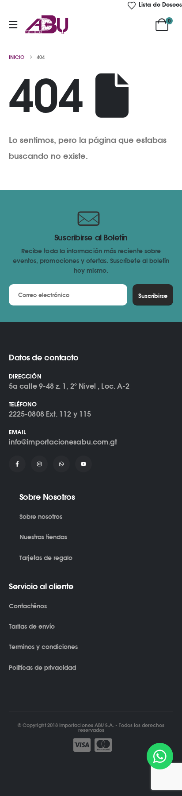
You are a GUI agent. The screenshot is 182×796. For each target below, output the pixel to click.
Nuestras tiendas (43, 537)
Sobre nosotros (40, 516)
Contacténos (28, 606)
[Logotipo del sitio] (47, 25)
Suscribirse (152, 295)
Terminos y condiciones (43, 646)
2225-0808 (26, 414)
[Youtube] (83, 464)
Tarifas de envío (32, 626)
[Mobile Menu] (13, 25)
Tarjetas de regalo (45, 557)
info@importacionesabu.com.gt (63, 441)
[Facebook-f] (17, 464)
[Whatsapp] (61, 464)
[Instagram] (39, 464)
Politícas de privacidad (42, 667)
